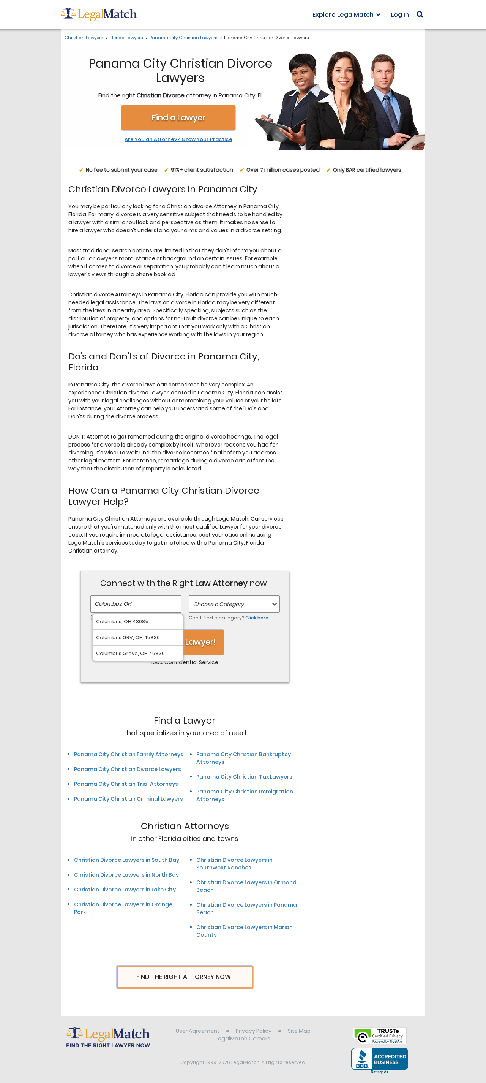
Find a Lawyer (178, 117)
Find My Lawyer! (185, 642)
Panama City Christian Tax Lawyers (244, 777)
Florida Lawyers (126, 38)
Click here (256, 617)
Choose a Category (218, 604)
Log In (400, 14)
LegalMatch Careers (243, 1038)
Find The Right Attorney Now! (184, 976)
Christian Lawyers (84, 38)
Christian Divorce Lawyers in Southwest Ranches (234, 863)
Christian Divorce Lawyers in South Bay (126, 860)
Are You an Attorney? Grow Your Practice (178, 139)
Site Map (299, 1031)
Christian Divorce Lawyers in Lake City (125, 889)
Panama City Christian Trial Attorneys (126, 784)
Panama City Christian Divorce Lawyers (127, 769)
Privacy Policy (253, 1031)
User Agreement (197, 1031)
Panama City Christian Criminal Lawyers (128, 799)
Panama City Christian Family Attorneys (128, 754)
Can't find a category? (228, 617)
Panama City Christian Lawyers (183, 38)
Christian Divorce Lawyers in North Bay (126, 875)
